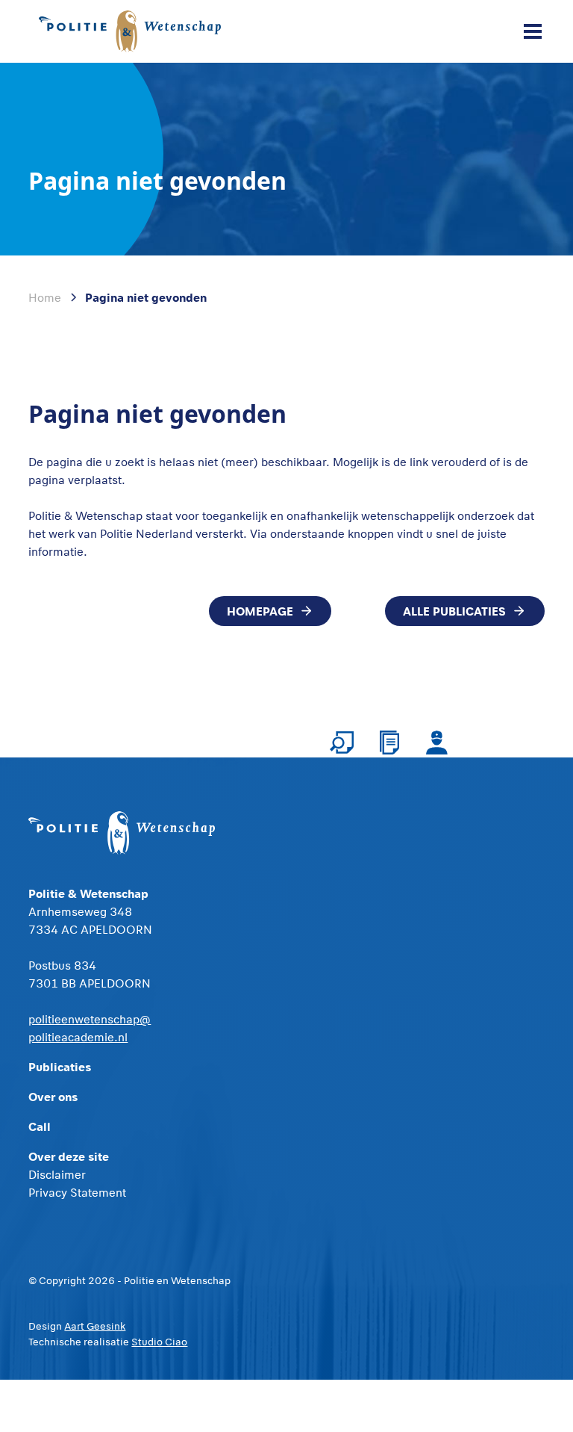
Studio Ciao (159, 1342)
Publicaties (59, 1066)
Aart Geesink (94, 1326)
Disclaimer (57, 1174)
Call (39, 1126)
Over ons (53, 1096)
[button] (530, 31)
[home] (132, 31)
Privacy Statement (77, 1192)
